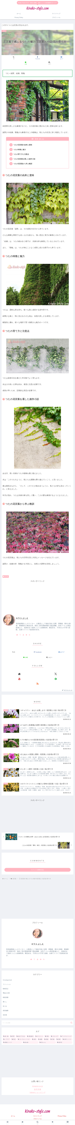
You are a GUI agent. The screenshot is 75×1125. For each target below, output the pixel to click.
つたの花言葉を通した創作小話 (24, 159)
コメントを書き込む (37, 870)
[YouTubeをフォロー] (23, 634)
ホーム (13, 1116)
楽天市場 (37, 1089)
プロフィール (37, 1119)
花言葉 (6, 576)
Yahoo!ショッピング (37, 1092)
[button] (49, 63)
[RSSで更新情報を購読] (29, 634)
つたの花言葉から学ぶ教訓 (22, 163)
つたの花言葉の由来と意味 (22, 145)
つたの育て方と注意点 (21, 154)
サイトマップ (37, 1116)
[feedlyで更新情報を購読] (26, 634)
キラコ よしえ (22, 618)
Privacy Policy (62, 1116)
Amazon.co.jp (37, 1086)
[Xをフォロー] (20, 634)
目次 (36, 139)
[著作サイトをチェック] (17, 634)
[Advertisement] (37, 596)
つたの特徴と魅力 (19, 149)
